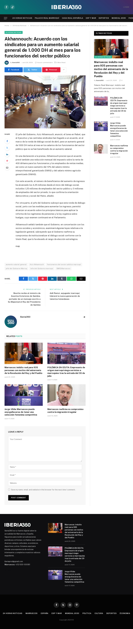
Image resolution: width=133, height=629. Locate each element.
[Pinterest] (7, 161)
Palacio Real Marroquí (47, 18)
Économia (125, 613)
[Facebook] (7, 141)
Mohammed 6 (10, 570)
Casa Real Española (72, 18)
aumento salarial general (16, 264)
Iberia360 (16, 62)
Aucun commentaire (45, 62)
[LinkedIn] (7, 154)
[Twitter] (7, 147)
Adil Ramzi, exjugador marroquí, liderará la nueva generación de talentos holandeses (65, 296)
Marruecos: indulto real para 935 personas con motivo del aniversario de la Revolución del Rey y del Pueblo (23, 370)
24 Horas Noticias (22, 18)
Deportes (104, 18)
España (44, 613)
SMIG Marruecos (63, 268)
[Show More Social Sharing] (63, 69)
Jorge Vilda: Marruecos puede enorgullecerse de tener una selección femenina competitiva (21, 412)
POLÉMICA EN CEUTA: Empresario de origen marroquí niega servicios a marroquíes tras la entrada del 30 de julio (66, 371)
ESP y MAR (91, 18)
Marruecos (32, 613)
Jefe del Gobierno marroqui (41, 268)
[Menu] (5, 18)
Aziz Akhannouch (37, 264)
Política (86, 613)
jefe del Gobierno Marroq (16, 268)
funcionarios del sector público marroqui (64, 264)
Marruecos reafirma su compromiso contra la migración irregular (65, 410)
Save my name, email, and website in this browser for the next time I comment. (43, 490)
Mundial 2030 (119, 18)
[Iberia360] (66, 7)
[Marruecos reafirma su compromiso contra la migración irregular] (66, 395)
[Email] (7, 167)
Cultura (99, 613)
